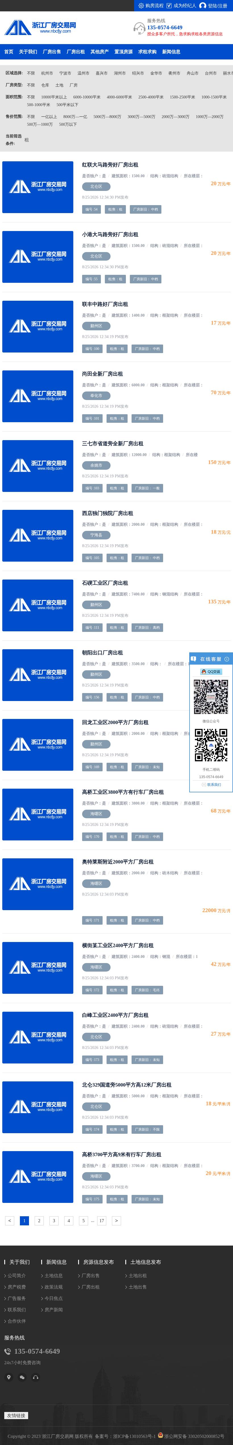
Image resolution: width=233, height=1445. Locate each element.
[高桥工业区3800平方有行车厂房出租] (37, 814)
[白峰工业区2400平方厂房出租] (37, 1037)
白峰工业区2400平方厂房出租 (115, 1015)
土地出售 (138, 1287)
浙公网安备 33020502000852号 (194, 1436)
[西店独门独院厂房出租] (37, 536)
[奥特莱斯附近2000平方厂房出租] (37, 884)
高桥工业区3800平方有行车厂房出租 (123, 792)
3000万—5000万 (141, 117)
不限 (31, 73)
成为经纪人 (185, 5)
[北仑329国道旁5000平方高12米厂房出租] (37, 1107)
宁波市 (65, 73)
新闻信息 (171, 51)
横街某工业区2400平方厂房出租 (118, 945)
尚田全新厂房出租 (102, 374)
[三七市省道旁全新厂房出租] (37, 466)
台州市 (211, 73)
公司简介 (17, 1275)
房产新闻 (54, 1309)
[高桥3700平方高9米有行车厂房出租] (37, 1177)
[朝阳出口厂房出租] (37, 675)
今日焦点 (54, 1298)
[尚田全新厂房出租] (37, 396)
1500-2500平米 (182, 97)
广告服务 (17, 1298)
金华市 (156, 73)
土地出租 (138, 1275)
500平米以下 (67, 105)
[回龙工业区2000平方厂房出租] (37, 745)
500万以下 (68, 124)
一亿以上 (49, 117)
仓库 (45, 85)
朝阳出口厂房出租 (102, 652)
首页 (8, 51)
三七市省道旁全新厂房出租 (112, 443)
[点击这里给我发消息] (211, 671)
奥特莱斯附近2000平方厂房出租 (118, 862)
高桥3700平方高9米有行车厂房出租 (121, 1154)
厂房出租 (76, 51)
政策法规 (54, 1287)
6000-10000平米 (87, 97)
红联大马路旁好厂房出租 (110, 165)
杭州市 (47, 73)
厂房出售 (52, 51)
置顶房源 (124, 51)
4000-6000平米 (119, 97)
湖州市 (120, 73)
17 (101, 1220)
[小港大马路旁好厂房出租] (37, 257)
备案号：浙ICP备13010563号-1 (125, 1436)
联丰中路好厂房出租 (105, 304)
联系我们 (17, 1309)
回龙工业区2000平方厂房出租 (115, 722)
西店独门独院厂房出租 (107, 513)
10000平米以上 (54, 97)
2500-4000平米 (151, 97)
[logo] (36, 28)
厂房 (74, 85)
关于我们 (28, 51)
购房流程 (154, 5)
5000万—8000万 (107, 117)
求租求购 (147, 51)
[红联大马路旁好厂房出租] (37, 187)
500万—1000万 (40, 124)
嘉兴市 (102, 73)
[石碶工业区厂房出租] (37, 605)
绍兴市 (138, 73)
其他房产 (100, 51)
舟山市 (193, 73)
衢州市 (174, 73)
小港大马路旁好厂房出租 (110, 234)
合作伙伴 (17, 1321)
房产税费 (17, 1287)
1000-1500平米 (214, 97)
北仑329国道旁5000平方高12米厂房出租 (127, 1085)
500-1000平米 (38, 105)
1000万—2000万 (210, 117)
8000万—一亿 (75, 117)
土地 (59, 85)
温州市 (84, 73)
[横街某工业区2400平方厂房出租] (37, 968)
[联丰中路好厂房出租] (37, 327)
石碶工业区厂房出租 (105, 583)
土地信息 (54, 1275)
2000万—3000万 (176, 117)
